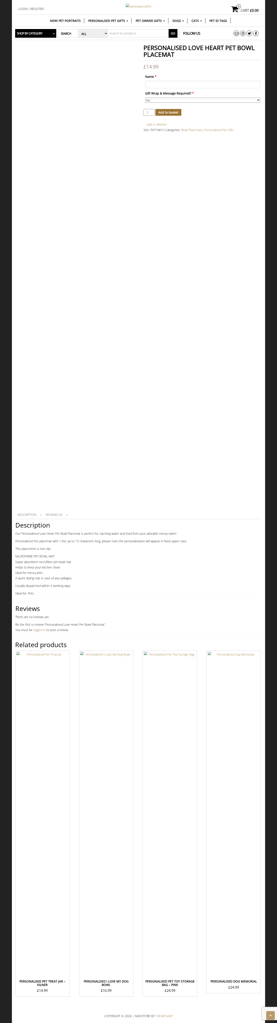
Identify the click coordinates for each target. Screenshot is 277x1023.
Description (27, 515)
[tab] (29, 514)
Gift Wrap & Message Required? (169, 93)
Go (173, 33)
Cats (196, 21)
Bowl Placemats (192, 130)
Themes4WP (164, 1016)
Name (150, 77)
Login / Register (30, 9)
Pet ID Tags (218, 21)
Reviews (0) (54, 515)
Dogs (177, 21)
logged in (39, 630)
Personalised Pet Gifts (107, 21)
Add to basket (168, 112)
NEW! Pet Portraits (65, 21)
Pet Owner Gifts (149, 21)
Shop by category (29, 33)
